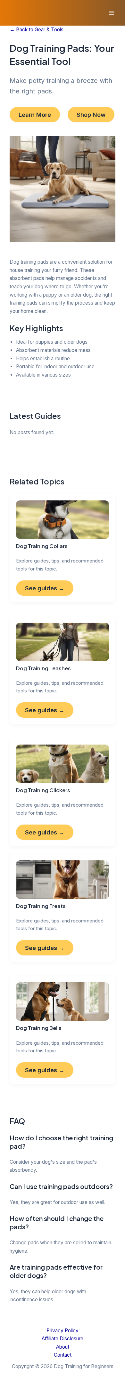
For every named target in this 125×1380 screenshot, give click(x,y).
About (62, 1347)
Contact (62, 1355)
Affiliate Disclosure (62, 1339)
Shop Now (91, 114)
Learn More (35, 114)
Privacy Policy (62, 1331)
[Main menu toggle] (112, 13)
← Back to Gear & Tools (36, 30)
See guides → (44, 588)
